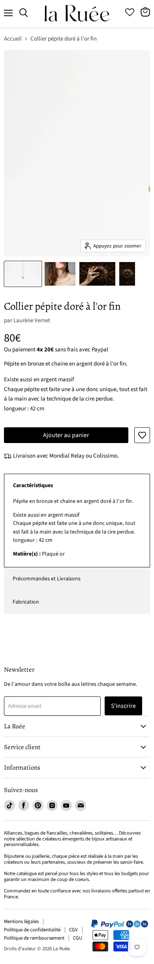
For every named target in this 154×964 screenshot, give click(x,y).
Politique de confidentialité (32, 929)
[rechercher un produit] (23, 13)
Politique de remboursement (34, 938)
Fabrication (26, 602)
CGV (73, 929)
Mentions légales (21, 921)
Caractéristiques (33, 485)
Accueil (13, 38)
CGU (77, 938)
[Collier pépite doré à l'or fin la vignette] (22, 273)
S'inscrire (123, 706)
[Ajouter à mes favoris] (142, 435)
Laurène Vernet (31, 320)
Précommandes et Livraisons (47, 579)
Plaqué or (74, 527)
